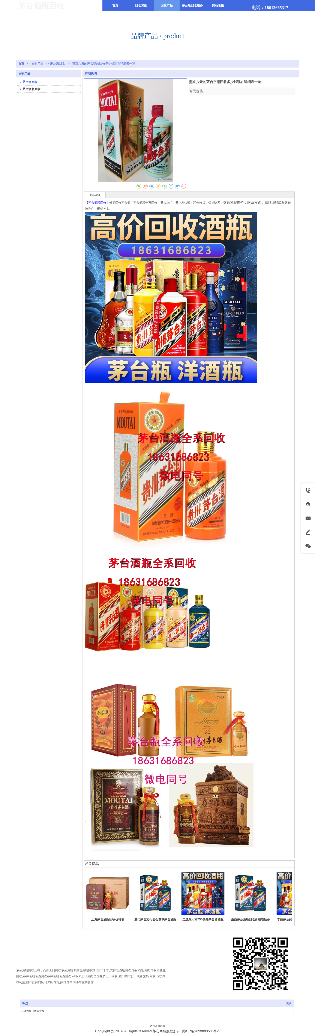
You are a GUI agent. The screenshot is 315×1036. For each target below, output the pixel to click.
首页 (21, 63)
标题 (25, 1003)
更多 (288, 1003)
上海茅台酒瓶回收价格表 (107, 919)
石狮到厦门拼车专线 (32, 1010)
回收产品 (38, 63)
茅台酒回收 (57, 63)
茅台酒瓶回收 (157, 1025)
